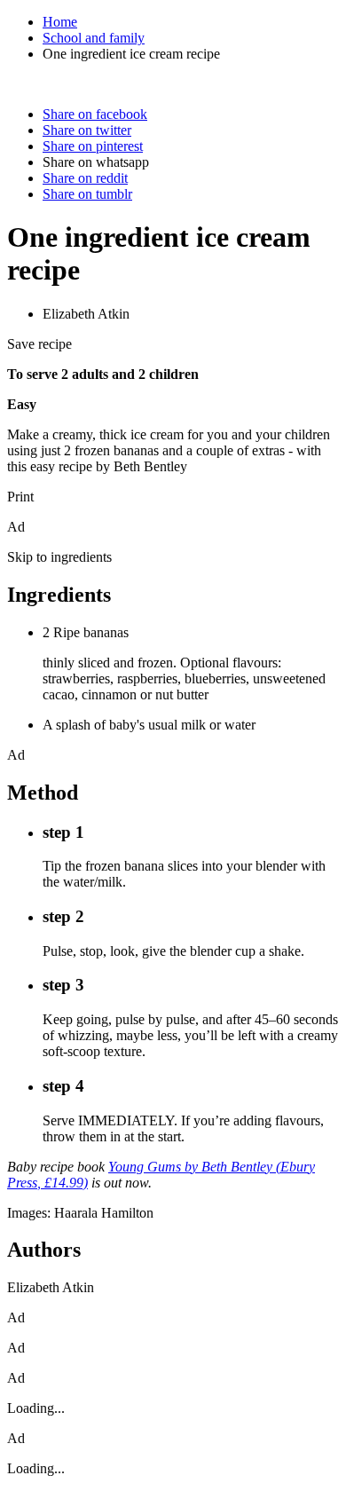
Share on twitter (87, 130)
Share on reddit (85, 177)
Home (60, 21)
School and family (94, 37)
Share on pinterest (93, 146)
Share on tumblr (87, 193)
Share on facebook (95, 114)
